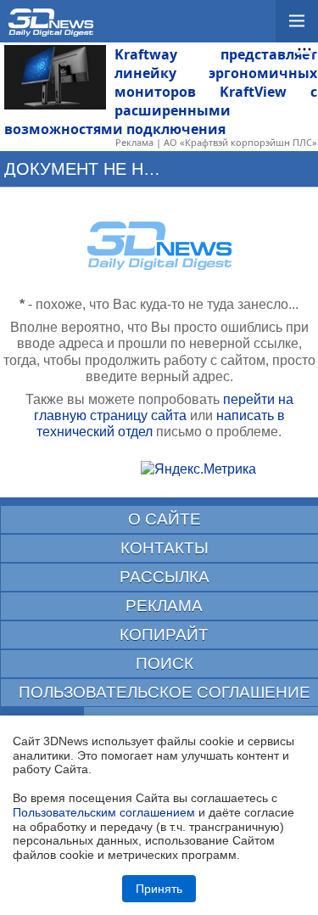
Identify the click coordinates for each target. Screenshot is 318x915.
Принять (159, 888)
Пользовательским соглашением (104, 812)
